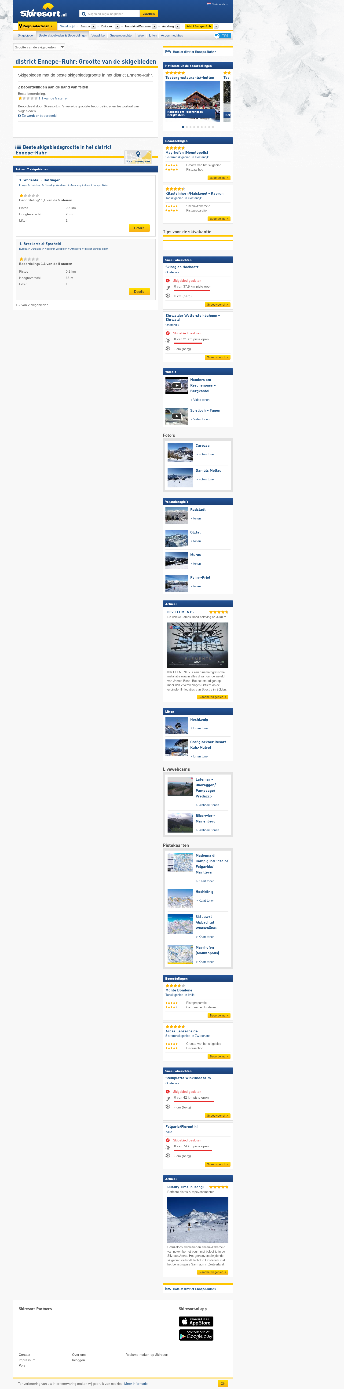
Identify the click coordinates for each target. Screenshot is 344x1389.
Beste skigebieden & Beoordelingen (63, 35)
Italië (168, 1132)
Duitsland (36, 185)
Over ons (79, 1354)
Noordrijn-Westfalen (56, 185)
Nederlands (218, 4)
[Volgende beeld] (227, 100)
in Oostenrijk (200, 157)
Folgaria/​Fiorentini (181, 1127)
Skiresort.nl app (193, 1309)
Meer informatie (136, 1383)
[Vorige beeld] (168, 100)
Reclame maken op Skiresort (146, 1354)
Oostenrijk (172, 272)
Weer (141, 35)
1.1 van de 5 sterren (53, 98)
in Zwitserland (201, 1036)
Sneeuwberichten (121, 35)
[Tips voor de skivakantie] (222, 35)
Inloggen (78, 1360)
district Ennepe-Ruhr (96, 185)
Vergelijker (98, 35)
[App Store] (196, 1327)
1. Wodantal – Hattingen (39, 180)
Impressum (27, 1360)
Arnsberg (75, 185)
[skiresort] (44, 11)
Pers (22, 1365)
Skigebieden (26, 35)
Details (139, 228)
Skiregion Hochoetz (182, 267)
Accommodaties (172, 35)
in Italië (189, 995)
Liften (153, 35)
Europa (23, 185)
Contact (24, 1354)
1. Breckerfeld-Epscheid (40, 244)
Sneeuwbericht (216, 304)
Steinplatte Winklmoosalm (188, 1078)
